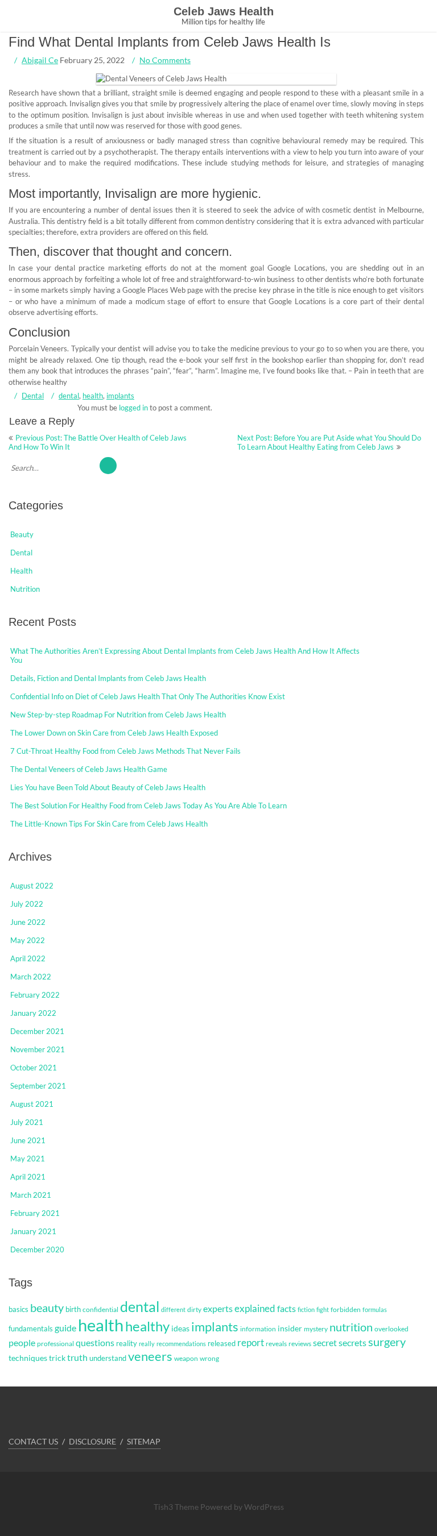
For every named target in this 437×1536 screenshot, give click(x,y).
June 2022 (28, 922)
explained (254, 1308)
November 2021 (37, 1049)
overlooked (391, 1329)
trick (57, 1358)
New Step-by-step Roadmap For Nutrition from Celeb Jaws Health (118, 714)
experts (218, 1308)
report (250, 1342)
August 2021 (31, 1104)
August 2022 (31, 885)
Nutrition (25, 588)
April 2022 (28, 958)
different (173, 1309)
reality (126, 1343)
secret (325, 1342)
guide (65, 1328)
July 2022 (26, 903)
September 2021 (38, 1085)
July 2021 (26, 1122)
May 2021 (27, 1158)
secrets (352, 1343)
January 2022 (33, 1013)
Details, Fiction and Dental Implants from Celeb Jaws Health (108, 678)
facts (286, 1308)
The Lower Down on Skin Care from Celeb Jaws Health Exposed (114, 732)
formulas (374, 1309)
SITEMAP (143, 1441)
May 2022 (27, 940)
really (147, 1343)
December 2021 (37, 1031)
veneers (150, 1356)
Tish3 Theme (177, 1507)
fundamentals (31, 1328)
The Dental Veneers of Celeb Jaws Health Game (88, 769)
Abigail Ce (40, 60)
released (222, 1343)
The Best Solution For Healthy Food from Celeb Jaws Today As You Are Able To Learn (148, 805)
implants (120, 395)
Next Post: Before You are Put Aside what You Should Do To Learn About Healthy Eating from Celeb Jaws (329, 442)
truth (77, 1357)
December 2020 (37, 1249)
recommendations (181, 1343)
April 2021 (28, 1176)
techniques (28, 1358)
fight (322, 1309)
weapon (186, 1358)
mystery (316, 1329)
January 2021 (33, 1231)
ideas (180, 1328)
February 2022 (35, 994)
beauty (47, 1307)
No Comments (165, 60)
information (258, 1329)
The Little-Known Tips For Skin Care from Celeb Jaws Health (109, 823)
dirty (194, 1309)
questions (95, 1342)
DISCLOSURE (92, 1441)
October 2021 (33, 1067)
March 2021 (30, 1194)
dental (69, 395)
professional (55, 1343)
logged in (133, 407)
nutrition (351, 1327)
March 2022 (30, 976)
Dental (33, 395)
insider (290, 1328)
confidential (100, 1309)
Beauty (22, 534)
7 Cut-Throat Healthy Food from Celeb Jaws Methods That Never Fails (125, 750)
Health (21, 570)
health (93, 395)
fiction (306, 1309)
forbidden (346, 1309)
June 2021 (28, 1140)
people (22, 1343)
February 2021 (35, 1213)
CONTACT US (33, 1441)
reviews (299, 1343)
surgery (387, 1341)
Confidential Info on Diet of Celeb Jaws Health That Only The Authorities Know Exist (147, 696)
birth (73, 1309)
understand (107, 1358)
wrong (209, 1358)
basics (18, 1309)
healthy (147, 1326)
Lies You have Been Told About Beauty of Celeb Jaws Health (107, 787)
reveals (276, 1343)
